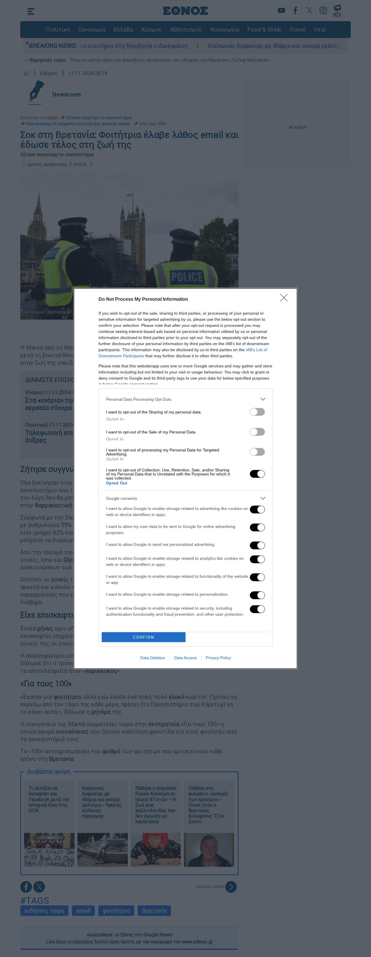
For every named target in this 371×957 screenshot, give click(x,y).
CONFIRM (143, 637)
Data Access (185, 657)
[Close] (285, 299)
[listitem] (185, 399)
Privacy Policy (218, 657)
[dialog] (185, 478)
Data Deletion (152, 657)
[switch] (257, 412)
